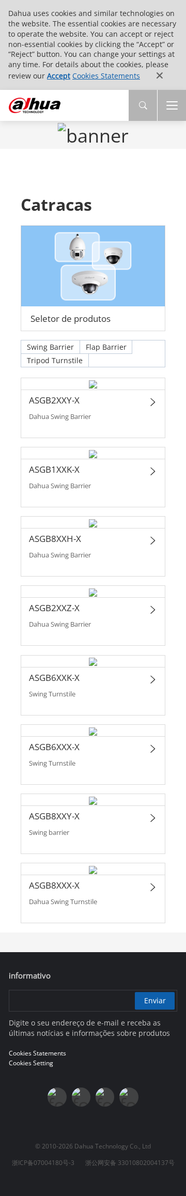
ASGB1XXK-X (54, 469)
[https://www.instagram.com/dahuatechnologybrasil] (128, 1097)
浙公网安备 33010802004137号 (130, 1162)
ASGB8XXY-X (54, 816)
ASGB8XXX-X (54, 885)
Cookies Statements (106, 76)
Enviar (155, 1000)
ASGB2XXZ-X (54, 608)
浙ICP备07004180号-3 (43, 1162)
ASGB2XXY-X (54, 400)
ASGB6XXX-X (54, 747)
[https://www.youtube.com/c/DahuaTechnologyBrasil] (81, 1097)
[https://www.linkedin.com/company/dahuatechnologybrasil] (105, 1097)
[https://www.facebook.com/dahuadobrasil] (57, 1097)
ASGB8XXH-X (55, 539)
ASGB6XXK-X (54, 678)
